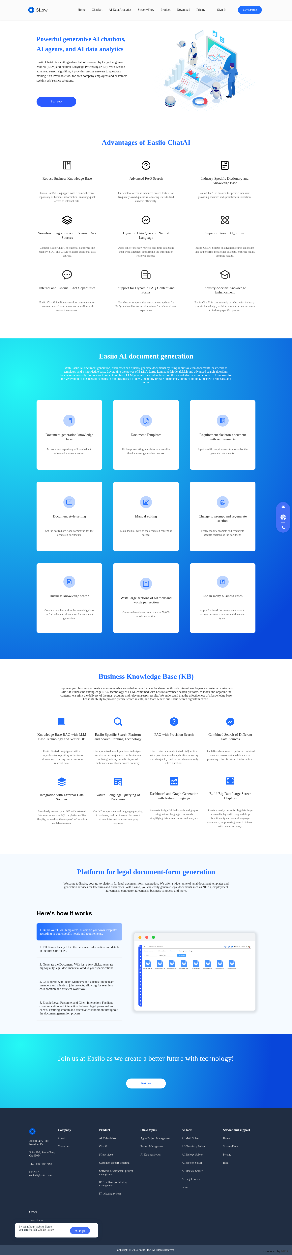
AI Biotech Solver (192, 1162)
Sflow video (106, 1154)
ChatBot (97, 9)
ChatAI (103, 1146)
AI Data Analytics (120, 9)
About (61, 1138)
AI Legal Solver (191, 1179)
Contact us (64, 1146)
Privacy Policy (37, 1228)
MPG (284, 1251)
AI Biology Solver (192, 1154)
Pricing (227, 1154)
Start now (56, 101)
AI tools (187, 1130)
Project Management (151, 1146)
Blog (225, 1162)
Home (81, 9)
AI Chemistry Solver (193, 1146)
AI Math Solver (190, 1138)
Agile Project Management (155, 1138)
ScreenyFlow (146, 9)
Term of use (36, 1220)
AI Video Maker (108, 1138)
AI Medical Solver (192, 1170)
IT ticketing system (110, 1193)
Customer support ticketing (114, 1162)
